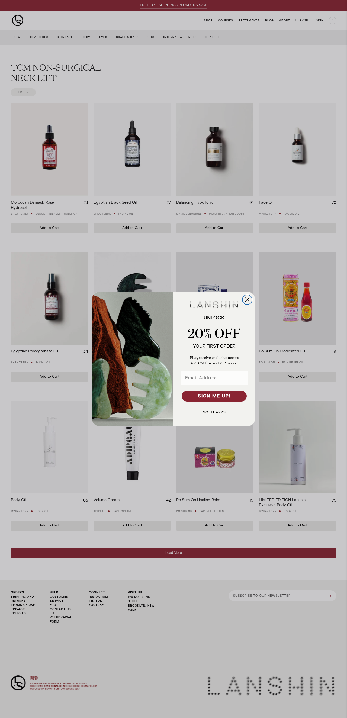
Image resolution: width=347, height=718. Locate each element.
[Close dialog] (247, 300)
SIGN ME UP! (214, 396)
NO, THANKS (214, 412)
